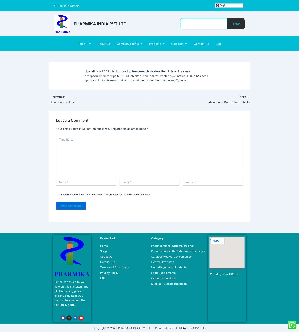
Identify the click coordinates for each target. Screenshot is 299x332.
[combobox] (203, 23)
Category (177, 43)
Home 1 (82, 43)
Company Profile (128, 43)
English (223, 5)
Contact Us (201, 43)
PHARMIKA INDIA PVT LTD (100, 23)
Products (155, 43)
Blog (219, 43)
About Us (104, 43)
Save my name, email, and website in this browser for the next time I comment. (106, 194)
